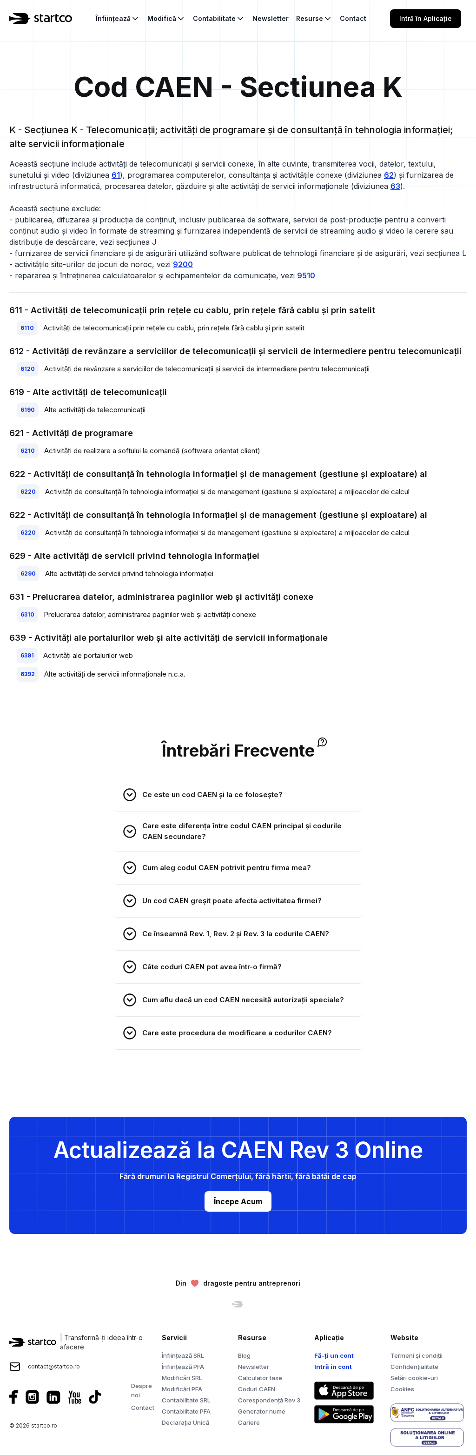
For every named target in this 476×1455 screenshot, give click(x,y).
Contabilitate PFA (186, 1411)
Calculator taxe (260, 1377)
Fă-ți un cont (334, 1355)
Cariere (249, 1422)
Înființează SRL (183, 1355)
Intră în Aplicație (425, 18)
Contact (142, 1407)
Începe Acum (238, 1201)
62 (389, 175)
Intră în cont (333, 1366)
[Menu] (472, 18)
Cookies (402, 1389)
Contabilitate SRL (186, 1400)
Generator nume (261, 1411)
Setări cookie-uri (414, 1377)
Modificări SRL (182, 1377)
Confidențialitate (414, 1366)
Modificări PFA (182, 1389)
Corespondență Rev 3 (269, 1400)
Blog (244, 1355)
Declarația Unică (185, 1422)
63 (395, 186)
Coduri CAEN (256, 1389)
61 (116, 175)
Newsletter (253, 1366)
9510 (306, 275)
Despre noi (141, 1390)
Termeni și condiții (416, 1355)
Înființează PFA (183, 1366)
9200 (183, 264)
